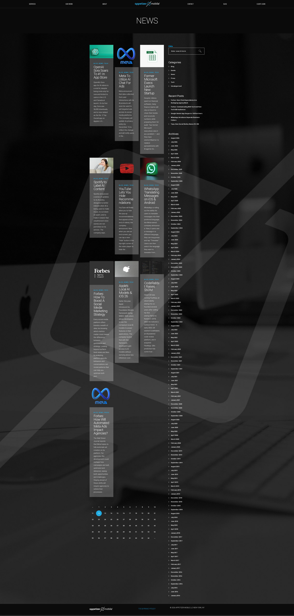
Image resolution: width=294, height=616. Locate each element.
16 (123, 513)
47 (111, 532)
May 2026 (174, 150)
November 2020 (176, 408)
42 (148, 526)
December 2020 (176, 404)
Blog (96, 63)
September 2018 (176, 509)
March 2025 (175, 204)
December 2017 (176, 537)
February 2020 (176, 443)
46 (105, 532)
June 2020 (174, 427)
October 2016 (175, 580)
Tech (106, 63)
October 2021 (175, 365)
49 (123, 532)
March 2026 (175, 157)
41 (142, 526)
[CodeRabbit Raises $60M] (152, 267)
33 (92, 526)
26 (117, 519)
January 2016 (175, 595)
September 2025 (176, 181)
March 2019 (175, 486)
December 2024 (176, 216)
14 (111, 513)
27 (123, 519)
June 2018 (174, 521)
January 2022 (175, 353)
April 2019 (174, 482)
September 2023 (176, 275)
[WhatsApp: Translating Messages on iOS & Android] (152, 169)
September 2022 (176, 322)
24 (105, 519)
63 (142, 538)
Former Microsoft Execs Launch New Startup (150, 84)
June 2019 (174, 474)
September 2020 (176, 416)
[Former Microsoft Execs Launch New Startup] (152, 56)
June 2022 (174, 333)
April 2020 (174, 435)
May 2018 (174, 525)
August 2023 (175, 279)
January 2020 (175, 447)
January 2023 (175, 306)
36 (111, 526)
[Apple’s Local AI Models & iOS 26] (127, 269)
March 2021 (175, 392)
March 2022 (175, 345)
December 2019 (176, 451)
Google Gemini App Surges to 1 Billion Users (186, 113)
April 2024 (174, 247)
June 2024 (174, 240)
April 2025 (174, 200)
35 (105, 526)
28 (130, 519)
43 (154, 526)
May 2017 (174, 552)
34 (99, 526)
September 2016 (176, 584)
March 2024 (175, 251)
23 (99, 519)
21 (154, 513)
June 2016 (174, 592)
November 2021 (176, 361)
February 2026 (176, 161)
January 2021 (175, 400)
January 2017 (175, 568)
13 (105, 513)
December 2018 (176, 498)
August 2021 (175, 373)
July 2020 (174, 423)
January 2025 (175, 212)
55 (92, 538)
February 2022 (176, 349)
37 (117, 526)
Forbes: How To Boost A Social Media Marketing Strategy (100, 304)
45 (99, 532)
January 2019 (175, 494)
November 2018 (176, 502)
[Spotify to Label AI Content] (101, 165)
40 (136, 526)
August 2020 (175, 419)
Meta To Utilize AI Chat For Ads (125, 81)
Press (106, 412)
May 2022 (174, 337)
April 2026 (174, 154)
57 (105, 538)
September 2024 (176, 228)
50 (130, 532)
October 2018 (175, 506)
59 (117, 538)
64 (148, 538)
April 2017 (174, 556)
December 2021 (176, 357)
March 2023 (175, 298)
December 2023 (176, 263)
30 (142, 519)
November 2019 (176, 455)
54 (154, 532)
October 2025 (175, 177)
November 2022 (176, 314)
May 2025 (174, 197)
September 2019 (176, 462)
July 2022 (174, 330)
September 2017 (176, 541)
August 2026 (175, 138)
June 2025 (174, 193)
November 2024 (176, 220)
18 (136, 513)
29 (136, 519)
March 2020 (175, 439)
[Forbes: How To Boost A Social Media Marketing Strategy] (101, 273)
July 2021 (174, 376)
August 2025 (175, 185)
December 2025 (176, 169)
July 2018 (174, 517)
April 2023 (174, 294)
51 (136, 532)
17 (130, 513)
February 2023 (176, 302)
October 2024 (175, 224)
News (101, 63)
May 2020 (174, 431)
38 (123, 526)
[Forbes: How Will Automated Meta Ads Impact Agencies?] (101, 396)
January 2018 (175, 533)
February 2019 (176, 490)
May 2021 (174, 384)
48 (117, 532)
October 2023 (175, 271)
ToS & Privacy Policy (146, 609)
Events (173, 70)
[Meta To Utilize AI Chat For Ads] (127, 56)
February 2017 (176, 564)
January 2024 (175, 259)
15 (117, 513)
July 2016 (174, 588)
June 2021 (174, 380)
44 (92, 532)
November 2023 (176, 267)
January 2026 (175, 165)
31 (148, 519)
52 (142, 532)
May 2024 (174, 244)
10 (154, 507)
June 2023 (174, 287)
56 (99, 538)
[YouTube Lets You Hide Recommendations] (127, 169)
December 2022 (176, 310)
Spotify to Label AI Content (100, 185)
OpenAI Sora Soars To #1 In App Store (101, 72)
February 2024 (176, 255)
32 (154, 519)
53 (148, 532)
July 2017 (174, 545)
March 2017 (175, 560)
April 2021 (174, 388)
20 (148, 513)
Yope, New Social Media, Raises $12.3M (185, 124)
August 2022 (175, 326)
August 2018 (175, 513)
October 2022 (175, 318)
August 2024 (175, 232)
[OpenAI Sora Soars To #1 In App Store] (101, 51)
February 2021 (176, 396)
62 (136, 538)
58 (111, 538)
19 (142, 513)
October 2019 (175, 459)
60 (123, 538)
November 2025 (176, 173)
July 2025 (174, 189)
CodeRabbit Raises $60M (151, 286)
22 (92, 519)
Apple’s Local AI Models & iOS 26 (125, 291)
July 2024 (174, 236)
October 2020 (175, 412)
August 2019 (175, 466)
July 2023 (174, 283)
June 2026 (174, 146)
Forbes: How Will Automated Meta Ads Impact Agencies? (101, 424)
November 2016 (176, 576)
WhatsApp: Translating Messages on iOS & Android (151, 196)
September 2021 (176, 369)
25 (111, 519)
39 (130, 526)
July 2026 (174, 142)
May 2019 (174, 478)
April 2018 (174, 529)
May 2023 (174, 290)
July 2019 (174, 470)
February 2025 (176, 208)
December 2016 (176, 572)
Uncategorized (176, 86)
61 (130, 538)
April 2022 (174, 341)
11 (92, 513)
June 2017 (174, 549)
